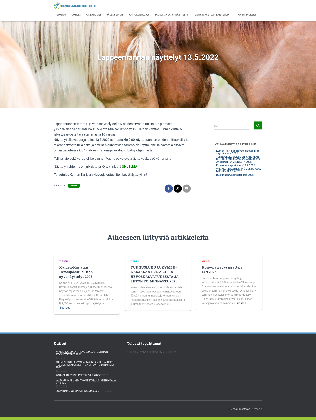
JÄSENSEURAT (115, 15)
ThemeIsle (256, 409)
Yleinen (74, 186)
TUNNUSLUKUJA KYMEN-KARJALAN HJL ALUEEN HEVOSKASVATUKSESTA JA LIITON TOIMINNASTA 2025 (238, 159)
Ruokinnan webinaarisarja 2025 (235, 174)
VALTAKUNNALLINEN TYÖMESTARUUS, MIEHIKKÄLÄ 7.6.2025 (238, 170)
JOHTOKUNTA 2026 (139, 15)
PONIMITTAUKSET (246, 15)
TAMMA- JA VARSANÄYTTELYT (171, 15)
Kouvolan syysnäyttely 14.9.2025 (235, 165)
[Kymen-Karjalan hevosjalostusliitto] (75, 6)
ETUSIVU (61, 15)
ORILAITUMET (93, 15)
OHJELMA (129, 166)
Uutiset (76, 15)
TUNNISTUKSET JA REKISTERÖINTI (212, 15)
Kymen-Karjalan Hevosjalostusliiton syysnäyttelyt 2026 (237, 152)
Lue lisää (65, 307)
